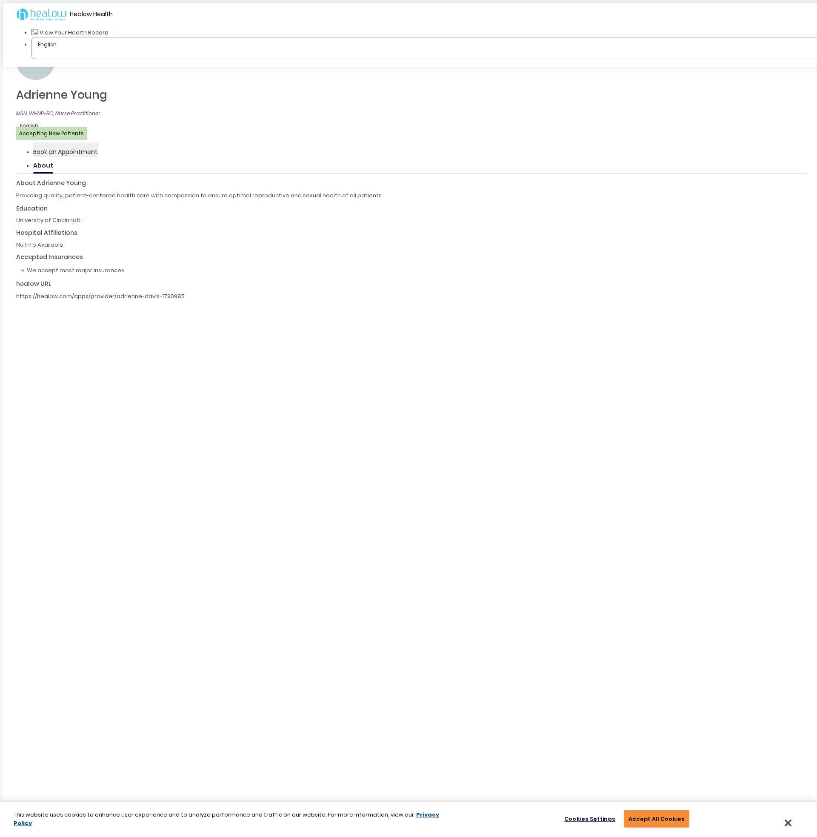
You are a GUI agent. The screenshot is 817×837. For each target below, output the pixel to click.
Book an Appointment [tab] (65, 152)
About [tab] (43, 165)
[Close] (788, 823)
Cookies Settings (589, 819)
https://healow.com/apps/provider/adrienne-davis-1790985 (100, 296)
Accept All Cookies (656, 819)
